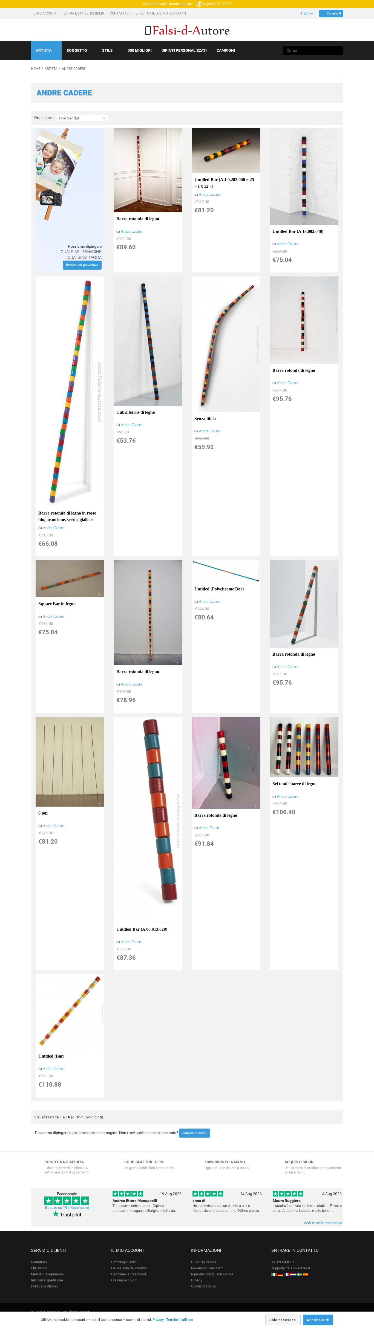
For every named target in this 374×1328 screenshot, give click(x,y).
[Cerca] (338, 50)
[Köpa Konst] (299, 1274)
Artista (43, 50)
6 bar (43, 813)
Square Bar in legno (57, 603)
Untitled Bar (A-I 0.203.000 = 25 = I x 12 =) (224, 183)
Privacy (196, 1280)
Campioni (226, 50)
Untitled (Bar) (51, 1056)
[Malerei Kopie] (280, 1274)
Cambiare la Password (128, 1274)
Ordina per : (44, 118)
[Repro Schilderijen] (293, 1274)
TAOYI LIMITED (283, 1262)
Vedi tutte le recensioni (323, 1223)
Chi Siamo (39, 1268)
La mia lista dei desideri (84, 13)
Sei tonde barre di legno (294, 783)
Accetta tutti (318, 1320)
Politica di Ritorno (44, 1286)
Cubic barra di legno (135, 412)
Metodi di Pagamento (47, 1274)
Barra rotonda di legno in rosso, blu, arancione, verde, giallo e (67, 516)
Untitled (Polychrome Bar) (219, 589)
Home (35, 69)
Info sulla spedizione (47, 1280)
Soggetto (77, 50)
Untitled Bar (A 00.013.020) (141, 929)
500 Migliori (140, 50)
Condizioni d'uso (203, 1286)
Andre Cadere (131, 231)
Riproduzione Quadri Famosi (212, 1274)
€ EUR (305, 13)
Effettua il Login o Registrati (161, 13)
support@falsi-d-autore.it (290, 1268)
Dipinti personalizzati (184, 50)
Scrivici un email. (194, 1133)
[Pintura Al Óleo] (305, 1274)
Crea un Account (124, 1280)
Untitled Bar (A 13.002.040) (297, 231)
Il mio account (46, 13)
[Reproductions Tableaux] (286, 1274)
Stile (107, 50)
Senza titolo (205, 418)
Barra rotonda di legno (137, 218)
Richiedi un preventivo (82, 265)
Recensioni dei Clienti (207, 1268)
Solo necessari (283, 1320)
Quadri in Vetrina (204, 1262)
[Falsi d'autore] (274, 1274)
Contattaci (120, 13)
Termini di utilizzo (179, 1320)
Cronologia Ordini (124, 1262)
